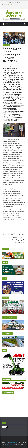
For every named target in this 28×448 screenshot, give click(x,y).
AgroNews (13, 64)
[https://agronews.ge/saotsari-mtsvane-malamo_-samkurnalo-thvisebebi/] (13, 337)
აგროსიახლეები (7, 45)
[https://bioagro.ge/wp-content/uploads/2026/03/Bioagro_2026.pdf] (13, 252)
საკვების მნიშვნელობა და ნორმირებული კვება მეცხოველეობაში (17, 240)
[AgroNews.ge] (3, 24)
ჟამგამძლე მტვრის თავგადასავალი (14, 234)
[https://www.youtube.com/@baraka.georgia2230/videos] (13, 266)
